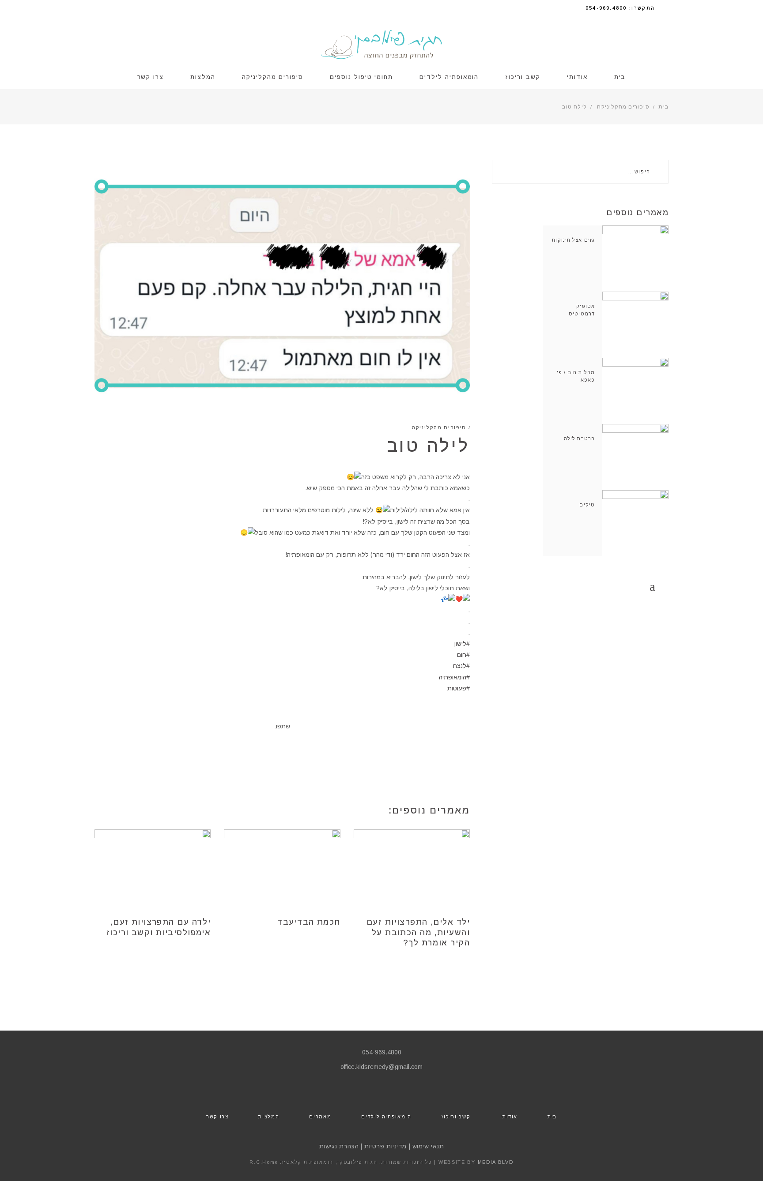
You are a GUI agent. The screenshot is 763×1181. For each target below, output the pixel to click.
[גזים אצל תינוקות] (635, 258)
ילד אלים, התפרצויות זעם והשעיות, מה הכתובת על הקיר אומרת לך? (418, 932)
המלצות (268, 1116)
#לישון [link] (462, 643)
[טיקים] (635, 523)
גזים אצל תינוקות (573, 240)
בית (663, 107)
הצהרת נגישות (339, 1146)
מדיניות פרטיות (385, 1146)
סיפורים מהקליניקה (623, 107)
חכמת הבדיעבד (308, 922)
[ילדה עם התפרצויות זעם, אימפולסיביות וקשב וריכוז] (152, 868)
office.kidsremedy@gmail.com (381, 1066)
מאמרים (320, 1116)
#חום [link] (463, 654)
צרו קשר (217, 1116)
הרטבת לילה (579, 438)
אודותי (508, 1116)
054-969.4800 (381, 1052)
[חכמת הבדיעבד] (282, 868)
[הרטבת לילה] (635, 457)
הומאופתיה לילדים (386, 1116)
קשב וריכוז (456, 1116)
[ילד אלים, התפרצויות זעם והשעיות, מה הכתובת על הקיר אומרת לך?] (412, 868)
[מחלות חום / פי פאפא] (635, 391)
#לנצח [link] (461, 665)
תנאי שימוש (428, 1146)
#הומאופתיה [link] (454, 677)
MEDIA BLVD (496, 1162)
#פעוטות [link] (458, 688)
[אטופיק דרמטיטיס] (635, 325)
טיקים (587, 504)
